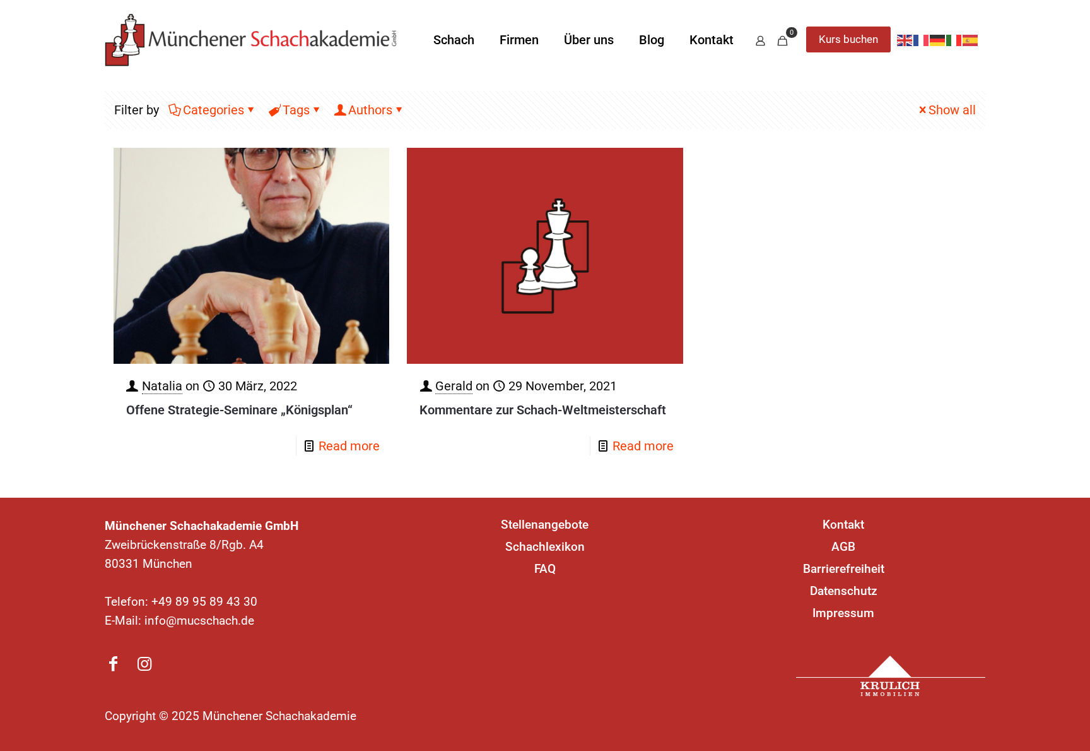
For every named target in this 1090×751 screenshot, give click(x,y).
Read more (349, 446)
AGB (843, 546)
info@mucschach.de (199, 620)
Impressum (843, 613)
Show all (952, 109)
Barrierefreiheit (843, 569)
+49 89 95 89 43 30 (204, 601)
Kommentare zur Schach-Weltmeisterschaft (542, 410)
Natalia (162, 386)
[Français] (921, 39)
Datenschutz (843, 591)
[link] (890, 676)
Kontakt (843, 524)
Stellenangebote (545, 524)
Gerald (453, 386)
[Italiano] (954, 39)
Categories (213, 109)
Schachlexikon (545, 546)
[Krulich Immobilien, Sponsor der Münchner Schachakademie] (890, 676)
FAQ (545, 569)
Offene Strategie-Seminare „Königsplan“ (239, 410)
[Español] (971, 39)
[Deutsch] (938, 39)
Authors (370, 109)
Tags (296, 109)
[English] (905, 39)
